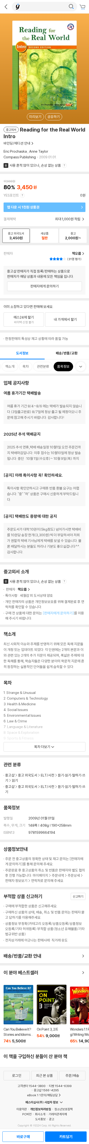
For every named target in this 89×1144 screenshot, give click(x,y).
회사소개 (40, 1114)
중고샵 (9, 775)
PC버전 (27, 1114)
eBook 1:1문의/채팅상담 (42, 1095)
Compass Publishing (20, 157)
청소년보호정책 (63, 1109)
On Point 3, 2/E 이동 (51, 1014)
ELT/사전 (47, 775)
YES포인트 (11, 195)
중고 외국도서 (27, 775)
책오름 (22, 589)
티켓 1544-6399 (60, 1086)
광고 (51, 1119)
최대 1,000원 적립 (68, 219)
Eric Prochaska (15, 151)
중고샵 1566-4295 (46, 1090)
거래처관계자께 (58, 1114)
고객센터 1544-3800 (32, 1086)
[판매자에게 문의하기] (58, 613)
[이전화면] (6, 6)
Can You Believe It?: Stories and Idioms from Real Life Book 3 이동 (18, 1014)
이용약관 (21, 1109)
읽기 (15, 780)
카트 (83, 7)
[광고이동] (71, 6)
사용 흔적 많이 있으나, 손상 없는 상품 (35, 165)
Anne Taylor (38, 151)
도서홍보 (40, 1119)
